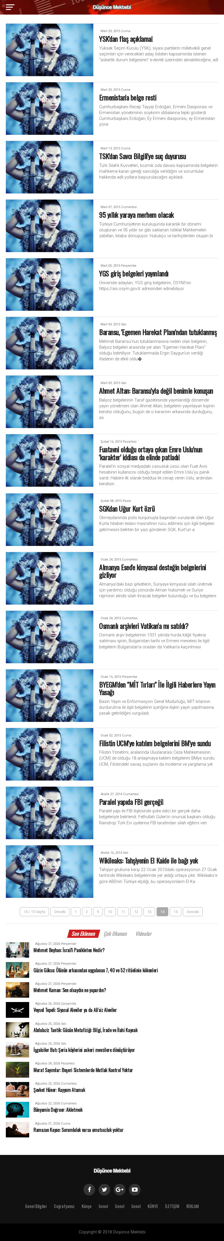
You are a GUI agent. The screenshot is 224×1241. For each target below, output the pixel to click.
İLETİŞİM (172, 1206)
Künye (87, 1206)
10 (110, 912)
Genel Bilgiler (36, 1206)
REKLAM (192, 1206)
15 (176, 912)
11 (123, 912)
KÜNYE (153, 1206)
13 (149, 912)
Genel (103, 1206)
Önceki (60, 912)
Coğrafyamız (64, 1206)
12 (136, 912)
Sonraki (193, 912)
